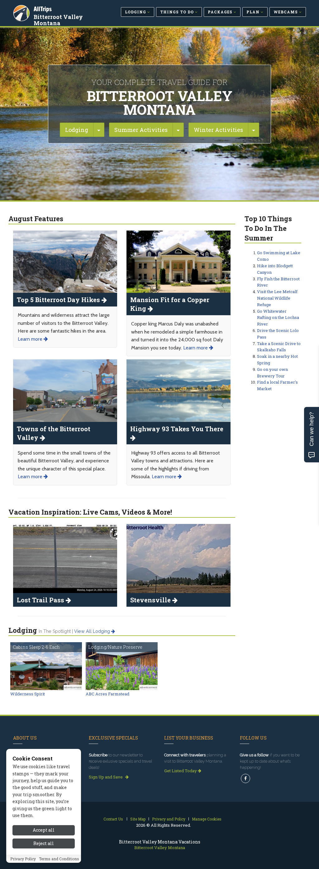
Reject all (43, 843)
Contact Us (113, 818)
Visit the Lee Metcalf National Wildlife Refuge (277, 298)
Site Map (137, 818)
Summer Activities (141, 129)
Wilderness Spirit (27, 694)
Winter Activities (218, 129)
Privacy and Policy (168, 818)
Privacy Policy (23, 858)
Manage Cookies (206, 818)
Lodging (76, 129)
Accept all (44, 830)
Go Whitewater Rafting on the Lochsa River (278, 317)
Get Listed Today (181, 770)
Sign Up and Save (106, 777)
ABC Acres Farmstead (107, 694)
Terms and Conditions (59, 858)
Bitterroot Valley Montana (58, 20)
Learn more (31, 339)
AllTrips (43, 8)
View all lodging (92, 631)
